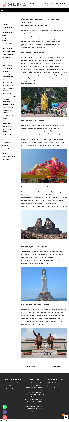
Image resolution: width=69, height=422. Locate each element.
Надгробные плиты (7, 76)
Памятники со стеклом (8, 19)
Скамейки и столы (8, 104)
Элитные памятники (7, 54)
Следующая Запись (58, 366)
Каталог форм (6, 148)
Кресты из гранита (7, 65)
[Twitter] (58, 393)
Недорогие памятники (8, 51)
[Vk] (49, 393)
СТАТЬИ (34, 25)
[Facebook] (54, 393)
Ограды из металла (8, 82)
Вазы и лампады (8, 107)
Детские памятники (7, 48)
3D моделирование (7, 139)
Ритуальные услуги (7, 159)
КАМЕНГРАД (16, 4)
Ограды (4, 79)
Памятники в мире (26, 25)
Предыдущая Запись (30, 366)
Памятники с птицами (8, 60)
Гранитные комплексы (8, 68)
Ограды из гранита (8, 85)
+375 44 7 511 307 (35, 3)
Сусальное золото (8, 126)
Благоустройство (7, 93)
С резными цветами (7, 57)
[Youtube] (62, 393)
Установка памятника (9, 96)
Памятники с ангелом (8, 63)
